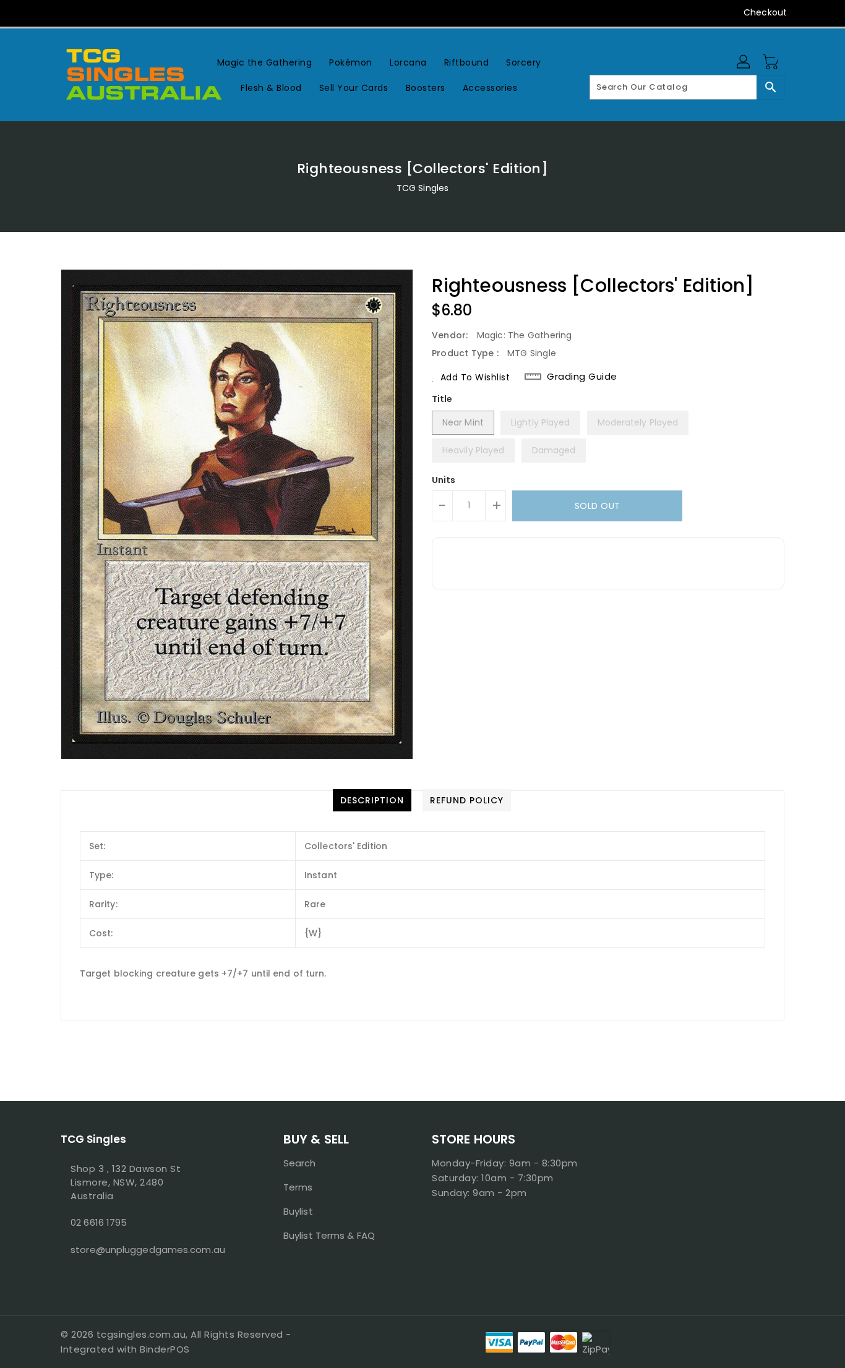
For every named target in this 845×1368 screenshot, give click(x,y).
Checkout (765, 12)
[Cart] (772, 62)
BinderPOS (165, 1349)
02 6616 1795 (99, 1222)
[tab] (372, 800)
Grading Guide (582, 376)
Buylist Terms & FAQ (329, 1235)
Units (444, 480)
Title (442, 399)
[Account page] (744, 62)
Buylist (298, 1211)
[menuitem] (265, 62)
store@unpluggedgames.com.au (147, 1249)
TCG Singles (422, 188)
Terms (298, 1187)
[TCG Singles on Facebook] (43, 12)
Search (299, 1162)
